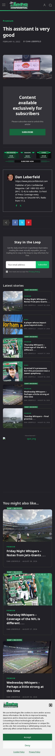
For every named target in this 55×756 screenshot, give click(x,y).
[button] (50, 705)
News (26, 319)
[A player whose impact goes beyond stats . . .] (13, 324)
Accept (27, 737)
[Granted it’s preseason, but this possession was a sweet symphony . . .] (13, 371)
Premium (8, 21)
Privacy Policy (34, 752)
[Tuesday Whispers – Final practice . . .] (13, 418)
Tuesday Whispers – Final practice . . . (36, 417)
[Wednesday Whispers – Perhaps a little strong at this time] (13, 395)
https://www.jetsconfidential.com (31, 181)
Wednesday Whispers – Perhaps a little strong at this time (36, 394)
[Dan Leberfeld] (10, 190)
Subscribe (27, 132)
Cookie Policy (18, 752)
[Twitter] (21, 205)
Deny (27, 745)
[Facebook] (16, 205)
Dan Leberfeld (33, 41)
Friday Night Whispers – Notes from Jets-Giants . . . (37, 300)
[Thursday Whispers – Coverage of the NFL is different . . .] (13, 348)
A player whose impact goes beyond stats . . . (35, 323)
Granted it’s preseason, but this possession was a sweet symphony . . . (37, 371)
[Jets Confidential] (26, 5)
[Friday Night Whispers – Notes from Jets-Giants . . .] (13, 301)
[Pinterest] (29, 223)
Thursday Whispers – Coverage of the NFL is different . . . (35, 347)
